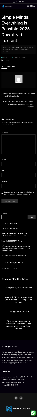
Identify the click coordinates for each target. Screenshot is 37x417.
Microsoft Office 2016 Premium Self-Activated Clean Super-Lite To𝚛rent (14, 235)
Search (4, 213)
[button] (31, 6)
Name (4, 159)
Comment (5, 132)
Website (4, 181)
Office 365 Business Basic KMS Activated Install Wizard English (19, 95)
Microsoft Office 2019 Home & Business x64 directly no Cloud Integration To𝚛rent (18, 104)
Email (4, 170)
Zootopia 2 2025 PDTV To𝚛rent (12, 241)
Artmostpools (7, 60)
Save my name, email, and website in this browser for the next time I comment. (19, 193)
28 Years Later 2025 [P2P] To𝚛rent (13, 256)
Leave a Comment (20, 57)
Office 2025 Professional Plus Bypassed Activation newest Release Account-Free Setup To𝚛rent (15, 248)
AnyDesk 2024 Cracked (9, 228)
